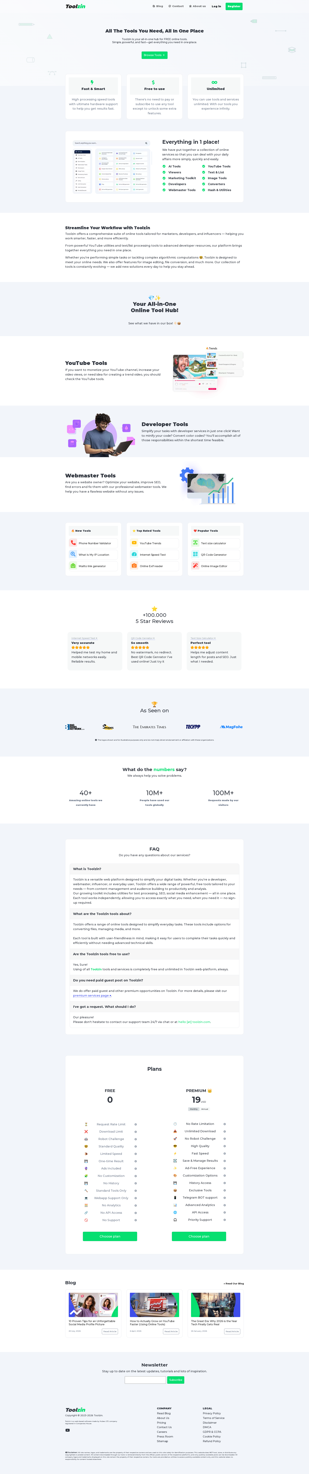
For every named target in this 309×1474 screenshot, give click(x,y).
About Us (163, 1418)
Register (234, 6)
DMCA (207, 1427)
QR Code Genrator (142, 638)
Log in (216, 6)
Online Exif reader (151, 566)
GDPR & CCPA (212, 1431)
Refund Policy (212, 1441)
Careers (162, 1431)
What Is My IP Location (94, 554)
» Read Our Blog (234, 1283)
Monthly (193, 1109)
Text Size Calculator (202, 638)
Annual (204, 1109)
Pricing (161, 1422)
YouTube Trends (150, 543)
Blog (159, 6)
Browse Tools (153, 55)
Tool (75, 6)
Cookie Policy (212, 1436)
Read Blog (164, 1413)
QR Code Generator (214, 554)
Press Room (165, 1436)
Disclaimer (210, 1422)
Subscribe (175, 1379)
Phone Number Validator (95, 543)
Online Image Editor (214, 566)
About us (199, 6)
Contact (177, 6)
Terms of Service (214, 1418)
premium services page (91, 995)
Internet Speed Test (153, 554)
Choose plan (110, 1236)
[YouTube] (69, 1432)
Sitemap (162, 1441)
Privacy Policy (212, 1413)
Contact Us (164, 1427)
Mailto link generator (92, 566)
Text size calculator (213, 543)
